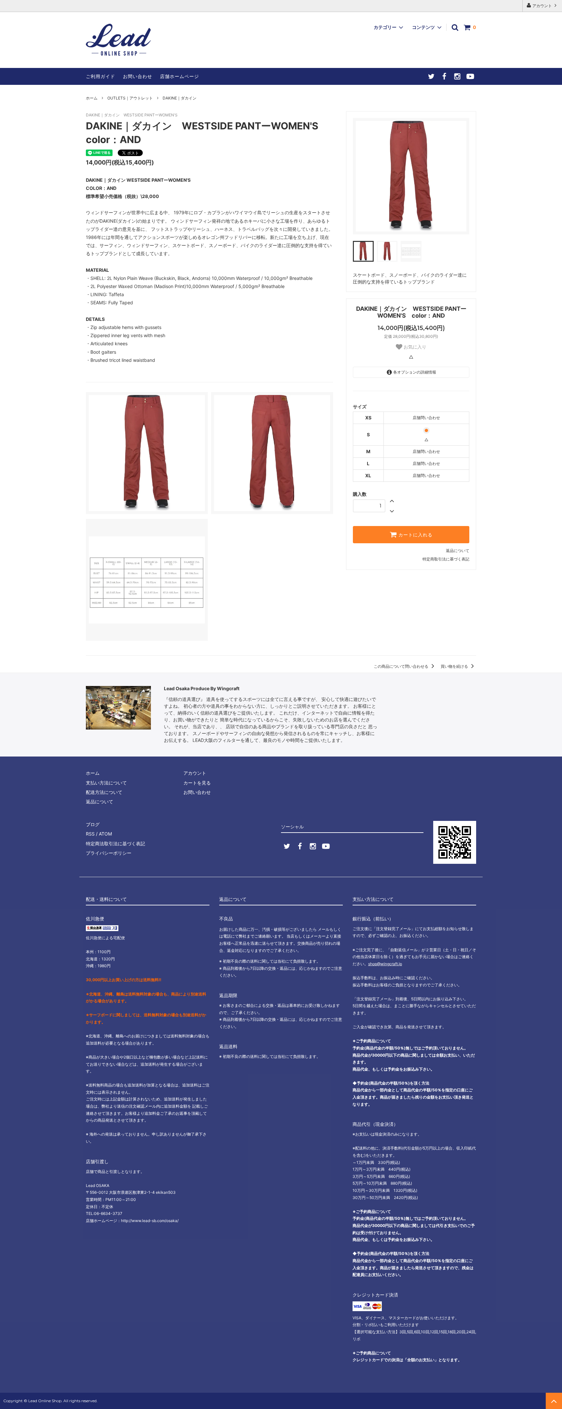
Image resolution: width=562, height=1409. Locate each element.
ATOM (105, 833)
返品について (457, 550)
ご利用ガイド (100, 76)
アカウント (542, 5)
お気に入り (414, 346)
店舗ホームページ (179, 76)
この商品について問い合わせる (401, 666)
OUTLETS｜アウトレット (130, 98)
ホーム (92, 98)
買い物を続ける (455, 666)
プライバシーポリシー (108, 853)
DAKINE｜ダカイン (179, 98)
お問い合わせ (137, 76)
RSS (90, 833)
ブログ (93, 824)
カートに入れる (415, 535)
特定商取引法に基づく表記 (445, 559)
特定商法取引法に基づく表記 (115, 843)
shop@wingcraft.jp (385, 963)
